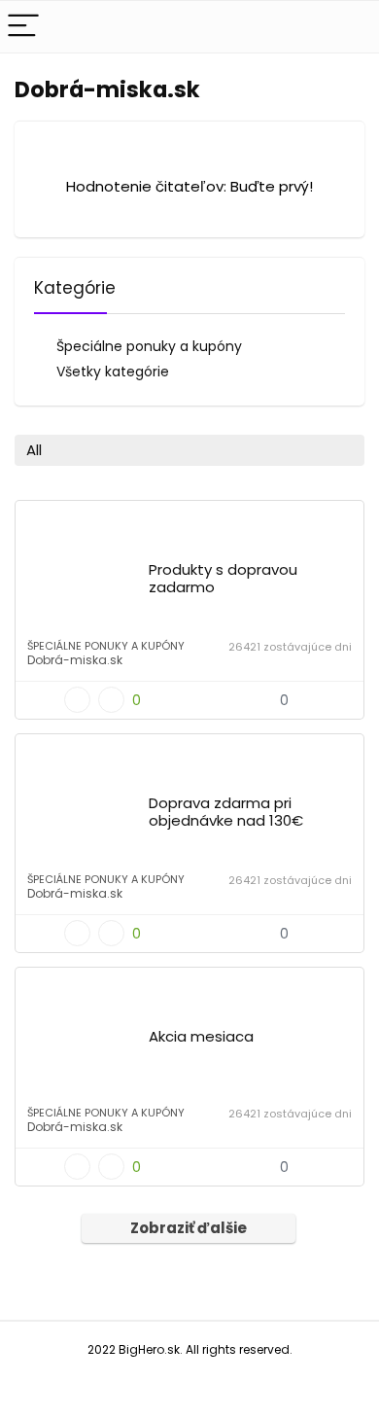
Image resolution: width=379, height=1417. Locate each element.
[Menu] (23, 27)
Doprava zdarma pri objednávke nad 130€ (226, 812)
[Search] (349, 27)
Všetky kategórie (112, 371)
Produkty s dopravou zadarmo (223, 578)
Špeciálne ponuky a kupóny (149, 346)
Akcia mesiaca (201, 1036)
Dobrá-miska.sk (74, 660)
